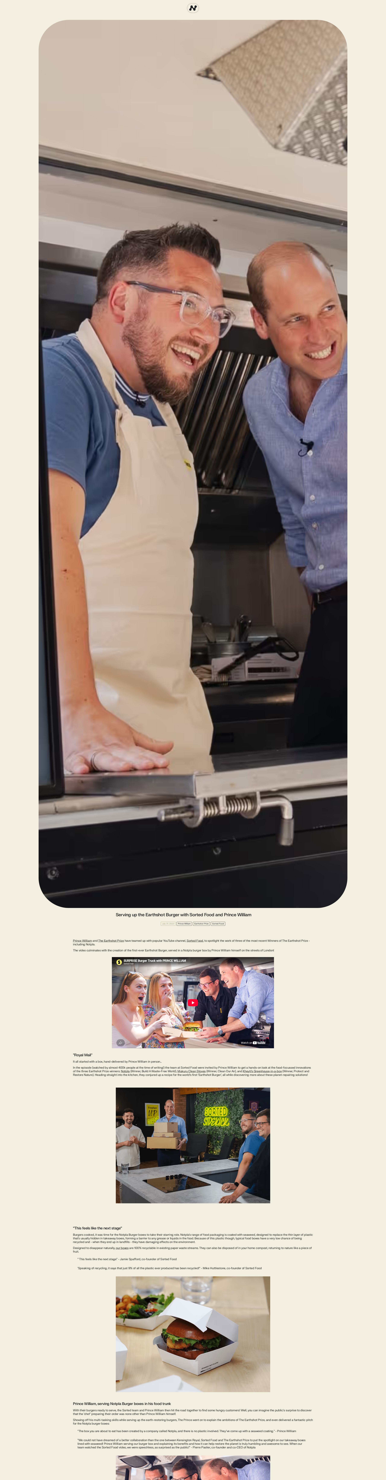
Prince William (82, 941)
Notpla (125, 1071)
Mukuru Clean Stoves (191, 1071)
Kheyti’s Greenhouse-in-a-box (262, 1071)
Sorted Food (195, 941)
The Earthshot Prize (111, 941)
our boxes (122, 1248)
